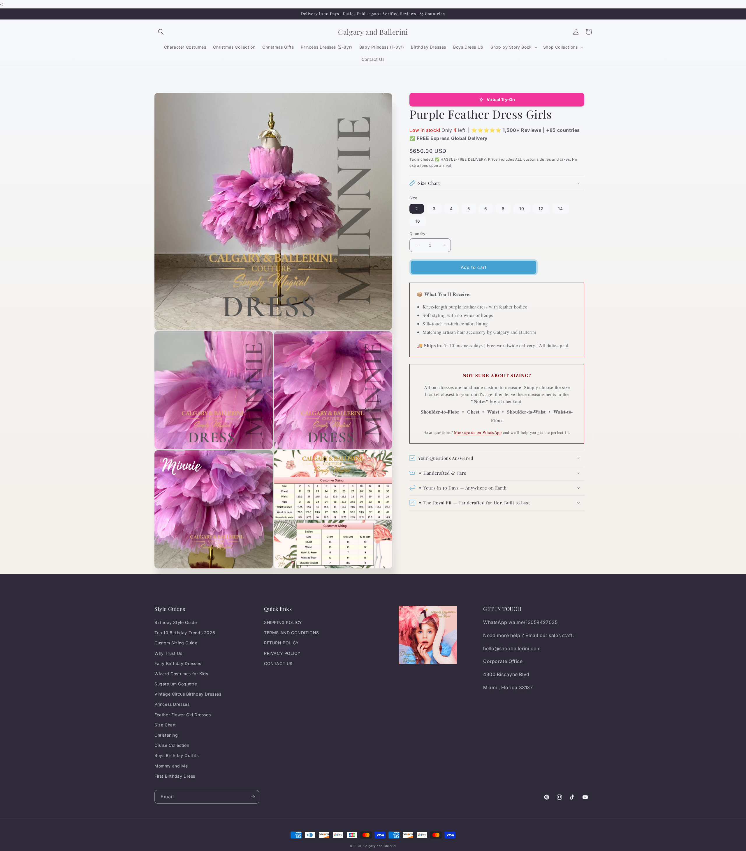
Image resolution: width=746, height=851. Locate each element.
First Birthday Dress (174, 776)
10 (521, 208)
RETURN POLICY (281, 642)
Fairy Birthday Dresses (177, 663)
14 (560, 208)
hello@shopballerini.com (512, 648)
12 (541, 208)
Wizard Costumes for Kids (181, 673)
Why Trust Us (168, 653)
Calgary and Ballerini (379, 846)
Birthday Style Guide (175, 622)
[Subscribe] (252, 797)
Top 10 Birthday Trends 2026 (184, 632)
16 (417, 220)
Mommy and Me (171, 765)
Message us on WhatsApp (478, 432)
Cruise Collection (171, 745)
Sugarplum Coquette (175, 683)
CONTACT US (278, 663)
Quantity (417, 233)
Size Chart (165, 724)
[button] (160, 31)
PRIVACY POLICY (282, 653)
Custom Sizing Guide (175, 642)
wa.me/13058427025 (533, 622)
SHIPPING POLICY (283, 622)
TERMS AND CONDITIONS (291, 632)
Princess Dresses (172, 704)
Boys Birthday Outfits (176, 755)
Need (489, 635)
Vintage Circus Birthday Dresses (187, 694)
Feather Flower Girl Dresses (182, 714)
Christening (166, 735)
